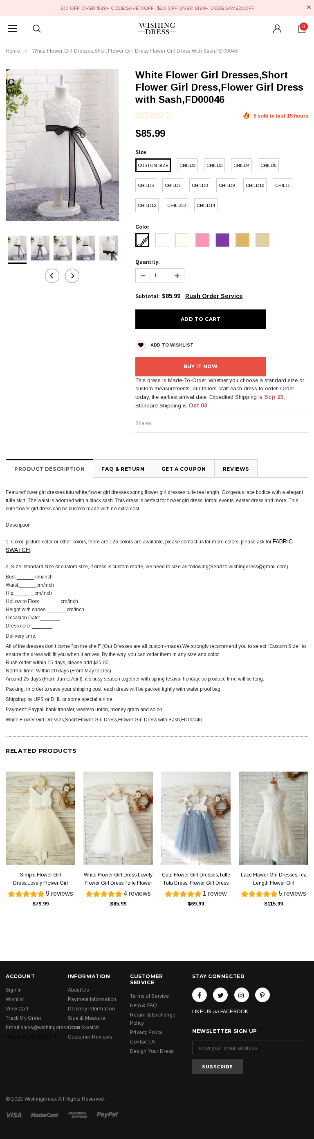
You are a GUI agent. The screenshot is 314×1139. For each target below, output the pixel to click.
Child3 (214, 165)
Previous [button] (52, 276)
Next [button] (72, 276)
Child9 (227, 185)
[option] (62, 145)
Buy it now (201, 366)
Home (13, 51)
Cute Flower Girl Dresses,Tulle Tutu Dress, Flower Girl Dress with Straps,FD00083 (196, 879)
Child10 (255, 185)
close (309, 7)
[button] (153, 116)
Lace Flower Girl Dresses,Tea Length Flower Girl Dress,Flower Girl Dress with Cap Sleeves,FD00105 (274, 879)
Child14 (206, 205)
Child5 (268, 165)
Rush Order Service (214, 296)
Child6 (146, 185)
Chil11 (282, 185)
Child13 (176, 205)
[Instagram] (241, 995)
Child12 (147, 205)
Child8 (200, 185)
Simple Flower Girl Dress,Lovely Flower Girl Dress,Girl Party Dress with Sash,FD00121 (40, 879)
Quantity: (147, 262)
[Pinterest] (262, 995)
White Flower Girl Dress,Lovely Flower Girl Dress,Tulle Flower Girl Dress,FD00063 (118, 879)
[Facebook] (199, 995)
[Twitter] (220, 995)
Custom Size (153, 165)
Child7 (173, 185)
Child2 (187, 165)
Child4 (241, 165)
